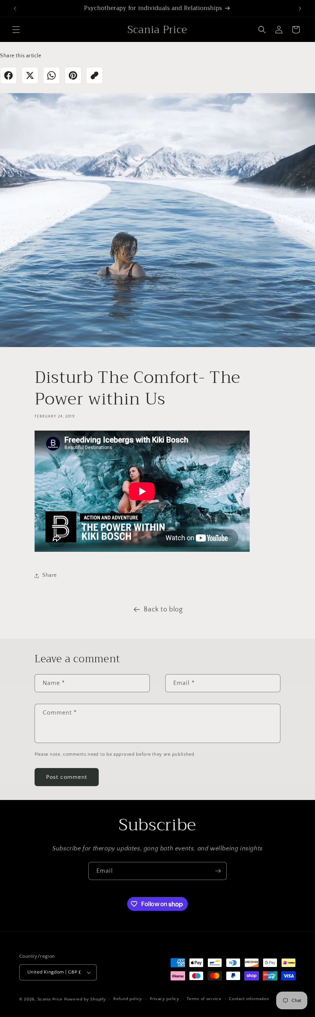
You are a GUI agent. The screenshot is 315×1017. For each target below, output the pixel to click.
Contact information (249, 999)
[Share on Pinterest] (73, 75)
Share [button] (49, 575)
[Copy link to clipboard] (94, 75)
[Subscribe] (217, 871)
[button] (16, 29)
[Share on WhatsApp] (51, 75)
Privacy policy (164, 999)
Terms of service (204, 999)
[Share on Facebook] (8, 75)
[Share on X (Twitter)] (30, 75)
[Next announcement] (300, 8)
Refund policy (127, 999)
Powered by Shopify (85, 999)
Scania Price (50, 999)
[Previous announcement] (15, 8)
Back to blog (163, 609)
